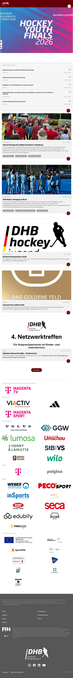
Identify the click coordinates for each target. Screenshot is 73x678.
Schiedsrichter (41, 611)
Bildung (4, 622)
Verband (4, 615)
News (4, 611)
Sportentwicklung (42, 615)
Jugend (4, 618)
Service (39, 618)
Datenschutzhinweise (17, 672)
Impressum (5, 672)
